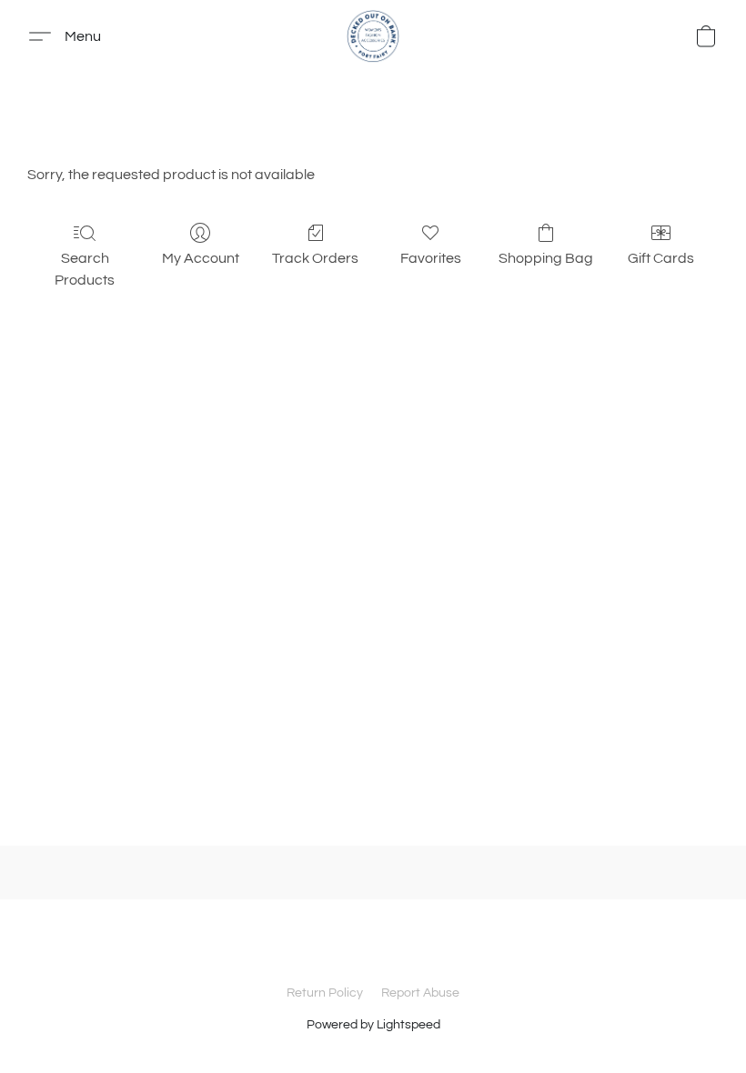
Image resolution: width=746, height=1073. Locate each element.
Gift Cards (661, 258)
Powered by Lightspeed (373, 1024)
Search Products (85, 269)
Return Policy (325, 993)
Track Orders (315, 258)
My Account (200, 258)
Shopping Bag (546, 258)
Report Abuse (420, 993)
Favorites (430, 258)
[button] (373, 36)
